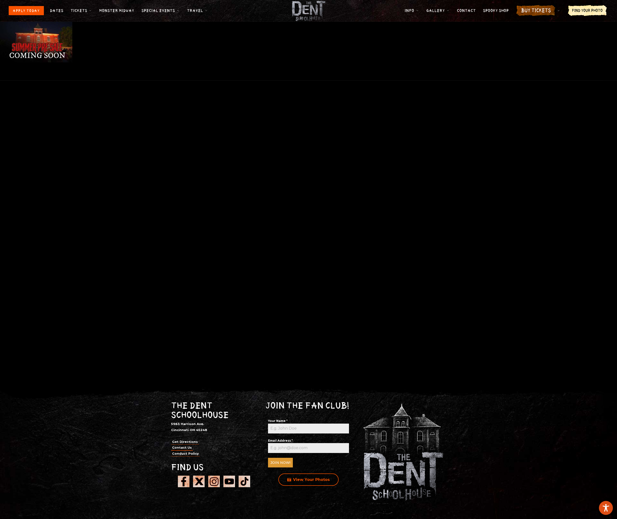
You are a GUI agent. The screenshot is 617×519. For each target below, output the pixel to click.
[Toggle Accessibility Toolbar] (605, 507)
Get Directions (185, 442)
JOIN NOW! (280, 462)
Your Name (278, 421)
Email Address (280, 440)
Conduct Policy (185, 453)
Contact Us (182, 447)
